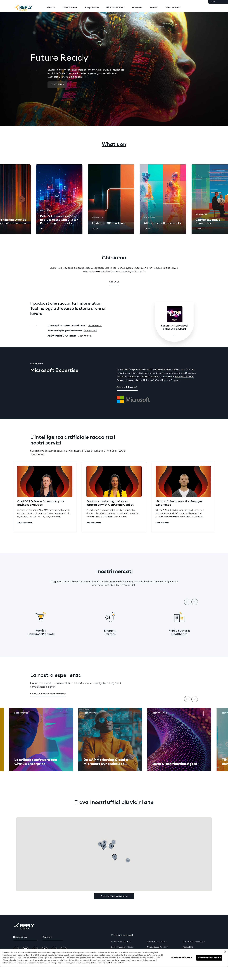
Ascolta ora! (95, 325)
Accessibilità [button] (188, 947)
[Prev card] (22, 199)
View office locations (114, 896)
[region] (114, 958)
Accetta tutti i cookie (209, 958)
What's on (114, 144)
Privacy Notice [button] (122, 947)
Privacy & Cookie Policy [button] (120, 941)
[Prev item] (187, 602)
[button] (57, 84)
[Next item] (194, 602)
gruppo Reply (85, 268)
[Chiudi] (225, 952)
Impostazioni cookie (181, 958)
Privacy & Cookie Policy (113, 963)
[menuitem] (50, 8)
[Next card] (206, 199)
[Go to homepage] (25, 8)
